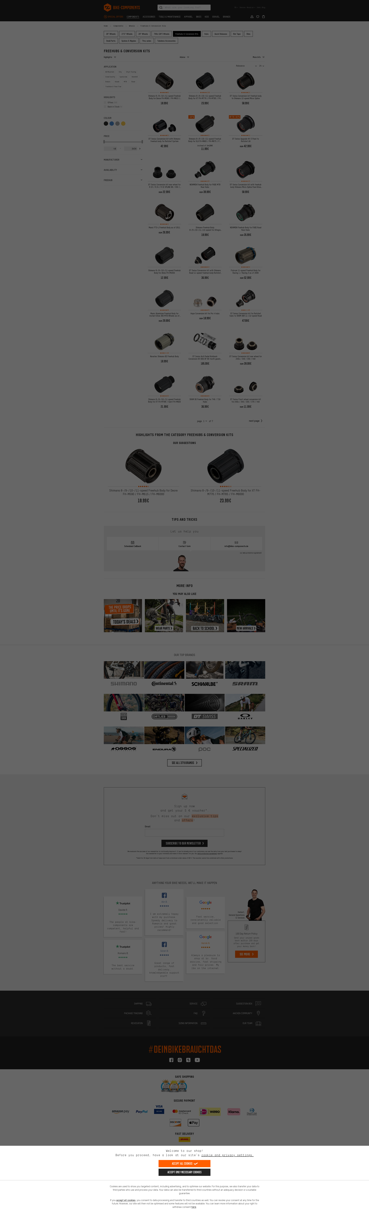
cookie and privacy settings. (227, 1155)
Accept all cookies (182, 1163)
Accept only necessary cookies (184, 1172)
